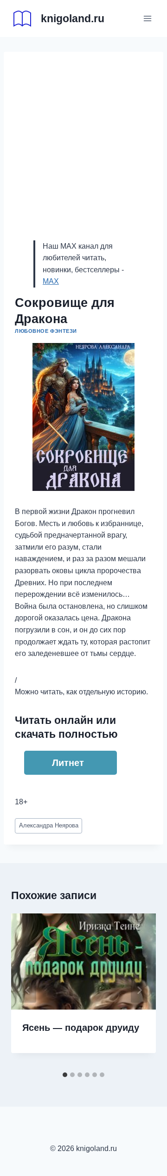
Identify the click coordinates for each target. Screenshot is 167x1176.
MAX (51, 281)
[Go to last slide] (27, 990)
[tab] (65, 1074)
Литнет (68, 763)
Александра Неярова (48, 825)
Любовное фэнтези (46, 331)
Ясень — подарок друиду (80, 1028)
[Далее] (139, 990)
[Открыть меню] (147, 18)
